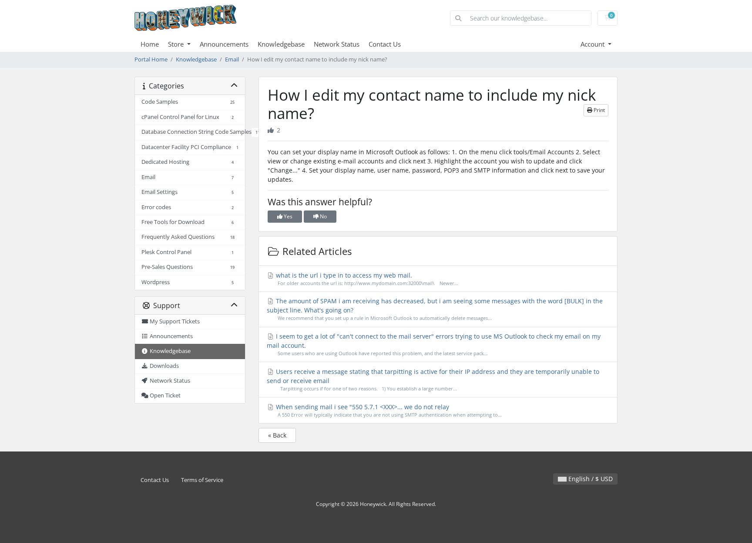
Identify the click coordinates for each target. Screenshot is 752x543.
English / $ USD (590, 479)
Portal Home (151, 59)
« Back (277, 435)
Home (150, 44)
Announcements (224, 44)
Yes (287, 216)
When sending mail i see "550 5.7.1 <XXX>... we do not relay (388, 410)
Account (593, 44)
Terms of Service (202, 480)
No (323, 216)
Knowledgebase (281, 44)
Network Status (336, 44)
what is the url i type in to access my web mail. (366, 278)
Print (598, 110)
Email (232, 59)
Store (176, 44)
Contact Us (385, 44)
